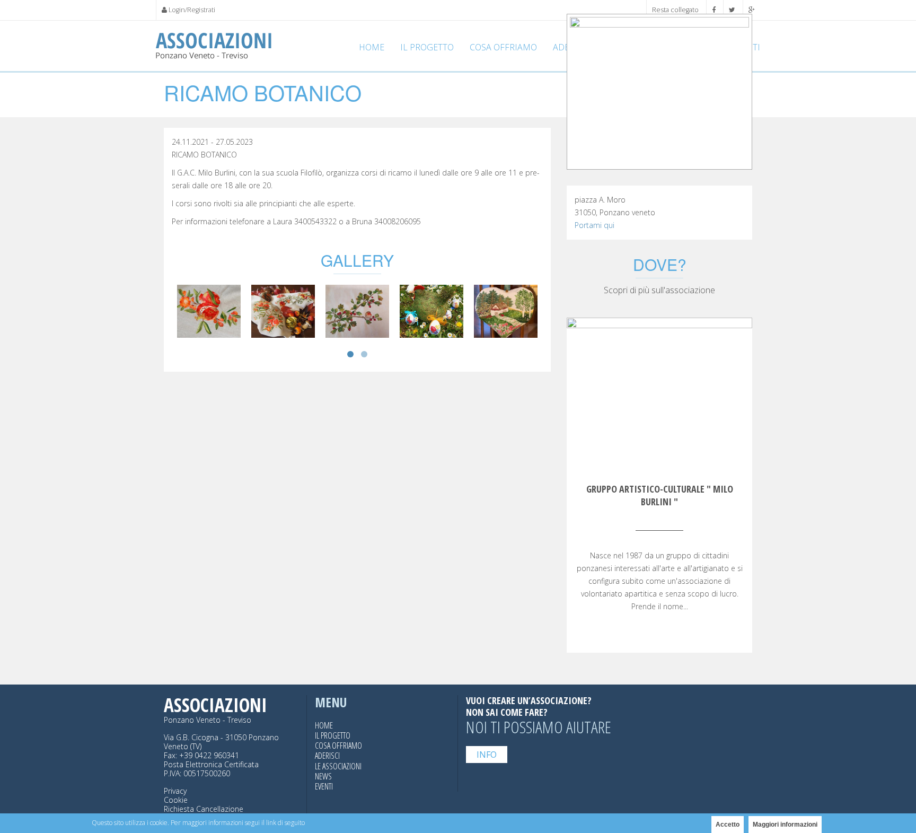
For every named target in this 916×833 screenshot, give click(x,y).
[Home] (213, 46)
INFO (487, 754)
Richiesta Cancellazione (203, 809)
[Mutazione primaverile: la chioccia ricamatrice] (431, 310)
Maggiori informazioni (785, 824)
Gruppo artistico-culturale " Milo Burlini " (659, 495)
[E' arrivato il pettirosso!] (357, 310)
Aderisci (327, 756)
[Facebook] (714, 9)
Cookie (176, 800)
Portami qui (594, 225)
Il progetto (427, 47)
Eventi (324, 787)
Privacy (175, 791)
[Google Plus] (751, 9)
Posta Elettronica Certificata (211, 764)
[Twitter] (732, 9)
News (323, 776)
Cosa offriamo (503, 47)
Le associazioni (338, 766)
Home (371, 47)
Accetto (727, 824)
